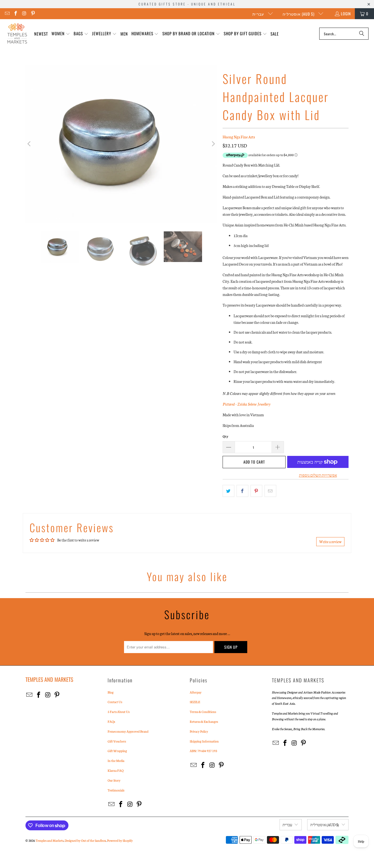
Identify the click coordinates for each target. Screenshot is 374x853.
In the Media (116, 760)
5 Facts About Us (119, 711)
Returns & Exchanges (204, 721)
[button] (60, 34)
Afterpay (196, 692)
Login (346, 13)
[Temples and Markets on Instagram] (24, 13)
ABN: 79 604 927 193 (203, 751)
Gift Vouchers (117, 741)
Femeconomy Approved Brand (128, 731)
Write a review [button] (330, 541)
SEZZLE (195, 702)
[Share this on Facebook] (242, 491)
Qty (225, 436)
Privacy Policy (199, 731)
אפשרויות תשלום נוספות (318, 475)
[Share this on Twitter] (228, 491)
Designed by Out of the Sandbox (85, 840)
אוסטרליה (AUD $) (299, 14)
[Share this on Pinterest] (256, 491)
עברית (258, 14)
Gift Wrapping (117, 751)
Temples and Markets (50, 840)
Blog (111, 692)
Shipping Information (204, 741)
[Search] (362, 34)
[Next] (213, 144)
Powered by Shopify (120, 840)
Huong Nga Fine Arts (239, 136)
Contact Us (115, 702)
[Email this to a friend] (270, 491)
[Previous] (29, 144)
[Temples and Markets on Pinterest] (33, 13)
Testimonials (116, 790)
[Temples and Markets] (17, 33)
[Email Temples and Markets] (7, 13)
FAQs (111, 721)
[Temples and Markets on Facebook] (15, 13)
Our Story (114, 780)
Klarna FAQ (115, 770)
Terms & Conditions (203, 711)
